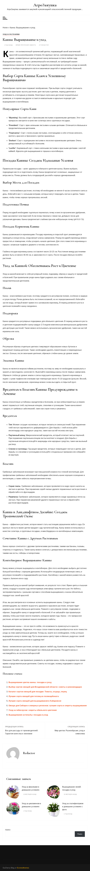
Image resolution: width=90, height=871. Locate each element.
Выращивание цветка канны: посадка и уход (30, 682)
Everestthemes (23, 868)
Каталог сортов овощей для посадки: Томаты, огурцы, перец (38, 692)
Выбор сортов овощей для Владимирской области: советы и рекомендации (45, 687)
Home (5, 28)
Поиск (8, 830)
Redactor (45, 45)
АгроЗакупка (45, 5)
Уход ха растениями (11, 34)
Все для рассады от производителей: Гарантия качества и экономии (21, 732)
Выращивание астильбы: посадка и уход (28, 715)
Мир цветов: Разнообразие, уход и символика (70, 732)
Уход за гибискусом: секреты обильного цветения (33, 710)
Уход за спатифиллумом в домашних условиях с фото (72, 806)
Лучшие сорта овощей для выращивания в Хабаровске (35, 701)
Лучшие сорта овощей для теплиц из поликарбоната (34, 696)
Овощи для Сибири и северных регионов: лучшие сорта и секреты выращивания (48, 706)
